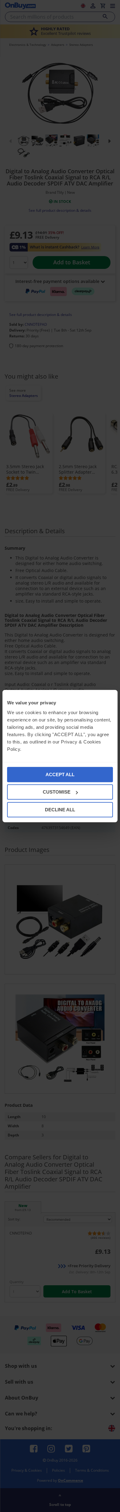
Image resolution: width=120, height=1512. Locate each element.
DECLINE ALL (60, 809)
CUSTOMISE (56, 792)
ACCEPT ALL (60, 774)
